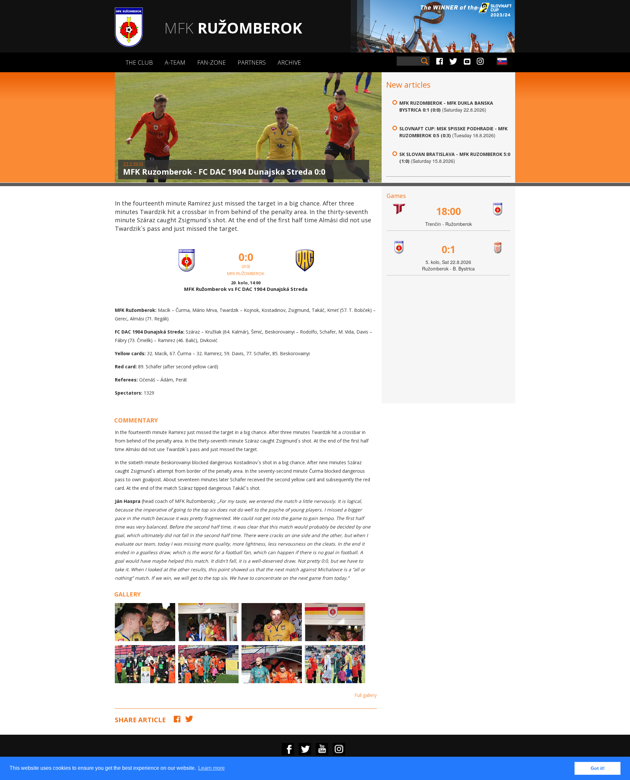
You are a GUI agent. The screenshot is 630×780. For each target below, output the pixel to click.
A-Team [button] (175, 62)
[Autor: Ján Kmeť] (208, 664)
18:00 (448, 211)
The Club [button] (139, 62)
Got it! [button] (598, 768)
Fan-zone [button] (211, 62)
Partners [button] (252, 62)
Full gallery (365, 695)
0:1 (448, 249)
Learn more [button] (211, 768)
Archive (289, 62)
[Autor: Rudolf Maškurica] (145, 622)
